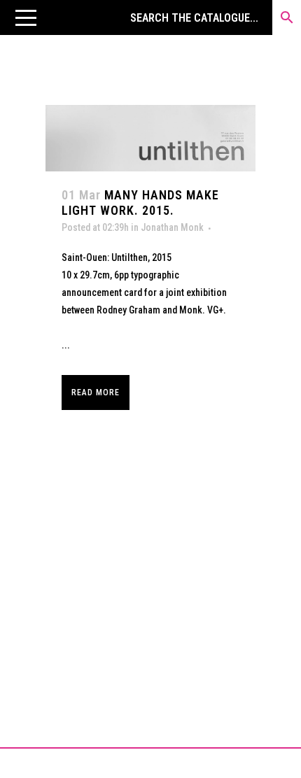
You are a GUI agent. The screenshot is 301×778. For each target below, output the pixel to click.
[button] (25, 17)
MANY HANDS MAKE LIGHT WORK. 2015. (140, 203)
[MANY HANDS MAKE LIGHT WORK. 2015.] (150, 138)
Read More (95, 392)
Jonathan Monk (172, 227)
